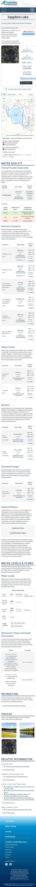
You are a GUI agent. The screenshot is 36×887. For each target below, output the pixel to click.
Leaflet (9, 135)
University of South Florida (26, 885)
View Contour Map (27, 662)
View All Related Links (8, 770)
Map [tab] (4, 94)
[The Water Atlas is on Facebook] (7, 865)
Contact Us (8, 849)
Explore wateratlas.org (11, 844)
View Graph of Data (19, 623)
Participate (9, 837)
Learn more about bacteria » (8, 421)
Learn (7, 831)
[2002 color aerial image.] (9, 746)
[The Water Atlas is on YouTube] (11, 865)
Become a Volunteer (29, 34)
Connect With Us (10, 861)
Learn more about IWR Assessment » (16, 523)
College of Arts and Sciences (12, 885)
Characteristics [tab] (12, 94)
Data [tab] (20, 94)
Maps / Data (10, 826)
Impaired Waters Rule (20, 514)
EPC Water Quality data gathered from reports (18, 440)
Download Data (27, 83)
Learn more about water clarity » (13, 359)
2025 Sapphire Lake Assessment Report (17, 776)
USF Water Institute (19, 884)
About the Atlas (9, 847)
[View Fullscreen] (4, 105)
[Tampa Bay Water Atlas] (9, 2)
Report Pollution (29, 31)
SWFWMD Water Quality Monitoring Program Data (20, 289)
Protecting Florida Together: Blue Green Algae (18, 809)
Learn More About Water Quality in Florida (19, 89)
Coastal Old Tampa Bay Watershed (10, 43)
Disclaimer (8, 854)
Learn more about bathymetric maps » (11, 646)
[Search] (4, 10)
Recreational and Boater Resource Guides (14, 705)
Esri (19, 135)
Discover (8, 821)
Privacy (7, 857)
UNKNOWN (11, 685)
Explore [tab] (31, 94)
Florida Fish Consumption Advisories (15, 552)
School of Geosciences (29, 884)
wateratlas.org (20, 842)
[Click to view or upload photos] (10, 54)
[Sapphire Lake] (9, 729)
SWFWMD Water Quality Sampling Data (19, 197)
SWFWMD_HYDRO (28, 596)
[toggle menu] (32, 10)
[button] (4, 99)
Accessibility (8, 852)
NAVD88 (15, 670)
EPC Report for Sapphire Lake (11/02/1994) (17, 766)
